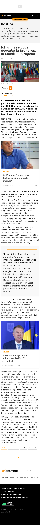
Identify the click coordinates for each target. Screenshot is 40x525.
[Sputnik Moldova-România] (6, 17)
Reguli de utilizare (19, 488)
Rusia (32, 477)
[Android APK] (7, 503)
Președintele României (13, 84)
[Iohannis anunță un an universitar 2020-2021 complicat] (20, 335)
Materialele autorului (7, 96)
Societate (14, 477)
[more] (36, 185)
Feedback (25, 497)
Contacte (4, 491)
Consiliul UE (32, 448)
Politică (5, 171)
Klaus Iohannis (13, 448)
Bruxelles (23, 448)
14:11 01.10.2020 (6, 58)
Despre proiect (6, 488)
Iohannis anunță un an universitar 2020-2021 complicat (14, 358)
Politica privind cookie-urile (11, 497)
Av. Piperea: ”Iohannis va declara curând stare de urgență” (15, 178)
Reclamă (11, 491)
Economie (24, 477)
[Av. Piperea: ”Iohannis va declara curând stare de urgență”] (20, 155)
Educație (6, 351)
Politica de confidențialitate (11, 494)
